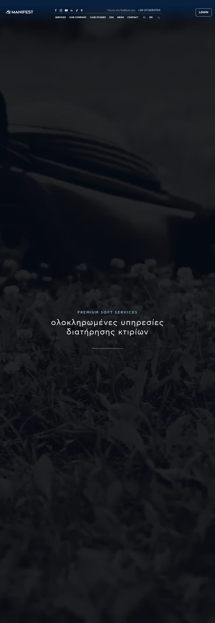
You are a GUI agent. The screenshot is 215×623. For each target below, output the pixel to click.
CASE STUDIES (98, 17)
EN (151, 17)
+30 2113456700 (149, 10)
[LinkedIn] (71, 10)
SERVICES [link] (60, 17)
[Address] (82, 10)
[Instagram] (60, 10)
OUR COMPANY (77, 17)
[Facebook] (56, 10)
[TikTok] (77, 10)
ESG (111, 17)
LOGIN (203, 12)
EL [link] (144, 17)
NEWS (120, 17)
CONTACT (132, 17)
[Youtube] (66, 10)
